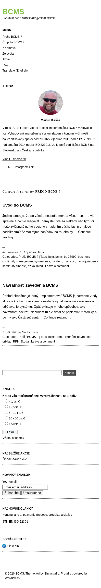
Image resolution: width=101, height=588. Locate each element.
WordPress (12, 578)
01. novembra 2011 (13, 252)
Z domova (9, 48)
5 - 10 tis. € (16, 413)
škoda (25, 341)
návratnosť (84, 337)
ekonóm (70, 337)
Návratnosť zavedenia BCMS (30, 285)
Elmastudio (51, 573)
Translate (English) (15, 70)
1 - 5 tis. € (15, 407)
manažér (69, 261)
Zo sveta (8, 53)
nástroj (81, 261)
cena (60, 337)
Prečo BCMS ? (12, 36)
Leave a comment (57, 266)
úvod (39, 266)
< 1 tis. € (14, 401)
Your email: (9, 481)
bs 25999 (70, 256)
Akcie (6, 59)
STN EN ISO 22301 (15, 521)
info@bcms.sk (24, 167)
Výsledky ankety (13, 438)
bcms (59, 256)
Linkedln (13, 546)
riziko (31, 266)
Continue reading (58, 317)
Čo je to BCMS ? (13, 42)
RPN (16, 341)
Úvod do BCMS (17, 205)
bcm (51, 256)
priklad (7, 341)
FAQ (5, 65)
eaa (47, 261)
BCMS (13, 12)
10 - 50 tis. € (17, 418)
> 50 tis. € (15, 424)
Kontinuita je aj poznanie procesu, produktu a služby (37, 514)
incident (57, 261)
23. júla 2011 (10, 332)
